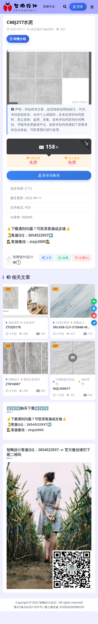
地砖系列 (48, 29)
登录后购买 (51, 175)
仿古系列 (36, 29)
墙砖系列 (13, 322)
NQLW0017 (61, 388)
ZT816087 (13, 384)
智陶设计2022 (48, 602)
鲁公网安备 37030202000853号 (64, 607)
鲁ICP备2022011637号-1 (29, 607)
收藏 (65, 258)
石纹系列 (28, 322)
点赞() (84, 258)
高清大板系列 (31, 379)
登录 (80, 6)
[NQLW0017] (72, 357)
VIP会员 (35, 158)
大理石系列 (62, 322)
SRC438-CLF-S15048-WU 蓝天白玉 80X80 (71, 329)
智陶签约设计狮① (23, 260)
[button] (94, 301)
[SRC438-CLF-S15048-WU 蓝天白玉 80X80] (72, 301)
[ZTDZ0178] (25, 301)
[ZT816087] (25, 357)
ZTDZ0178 (13, 327)
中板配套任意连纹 (65, 381)
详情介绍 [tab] (19, 39)
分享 (49, 258)
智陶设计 (78, 322)
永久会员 (74, 158)
